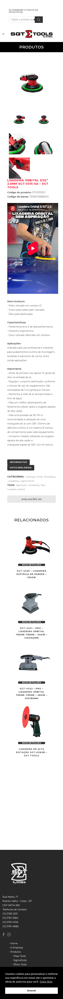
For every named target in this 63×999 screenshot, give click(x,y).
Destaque (49, 476)
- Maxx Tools (19, 956)
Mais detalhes (31, 565)
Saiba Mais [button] (46, 981)
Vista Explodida (21, 467)
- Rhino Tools (19, 964)
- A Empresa (16, 947)
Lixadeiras (13, 480)
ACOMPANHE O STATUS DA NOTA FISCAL (23, 11)
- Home (13, 943)
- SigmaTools (19, 960)
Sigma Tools (27, 480)
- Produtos (15, 951)
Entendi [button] (31, 990)
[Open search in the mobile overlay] (25, 19)
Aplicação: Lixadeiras (27, 485)
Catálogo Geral (33, 476)
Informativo (18, 462)
